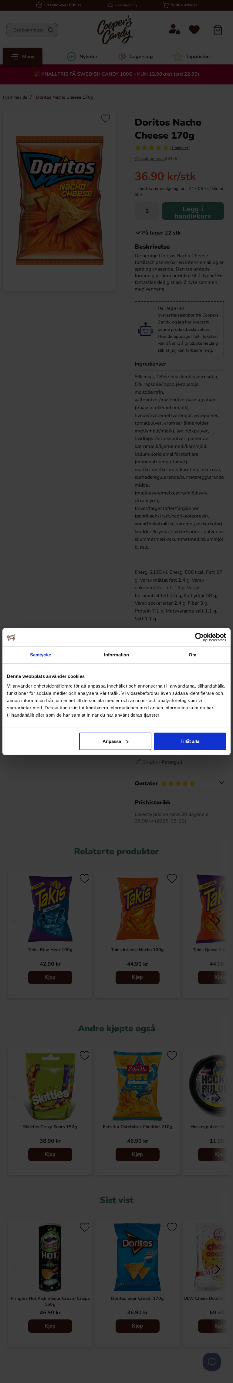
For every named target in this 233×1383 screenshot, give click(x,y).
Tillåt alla (190, 741)
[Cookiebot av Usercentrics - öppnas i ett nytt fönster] (199, 637)
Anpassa (112, 741)
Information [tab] (116, 654)
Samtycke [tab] (40, 654)
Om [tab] (192, 654)
